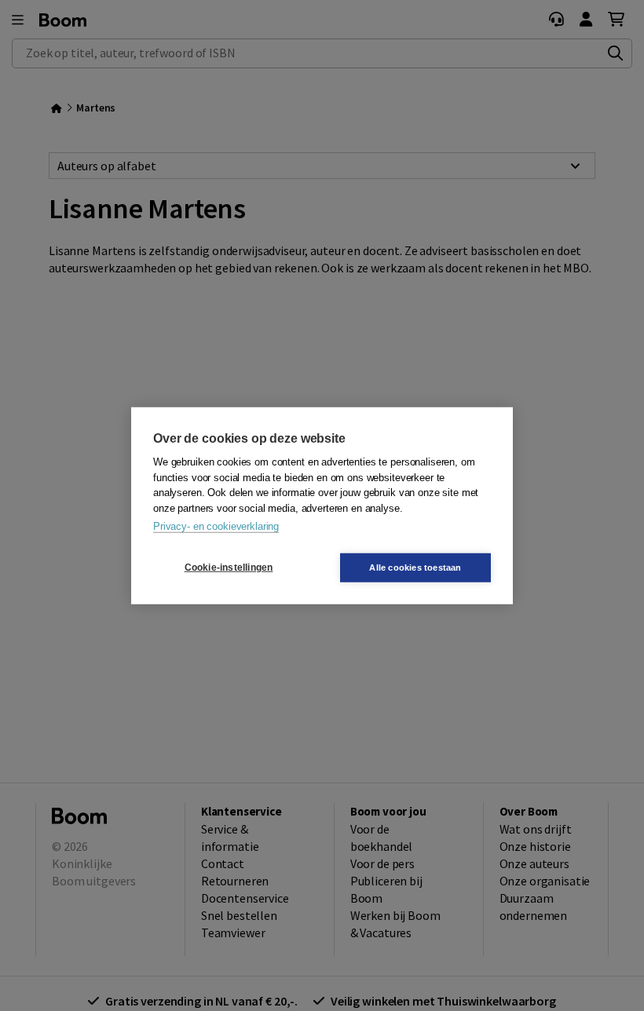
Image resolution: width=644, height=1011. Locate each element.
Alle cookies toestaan (415, 566)
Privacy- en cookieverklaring (216, 526)
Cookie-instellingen (229, 567)
